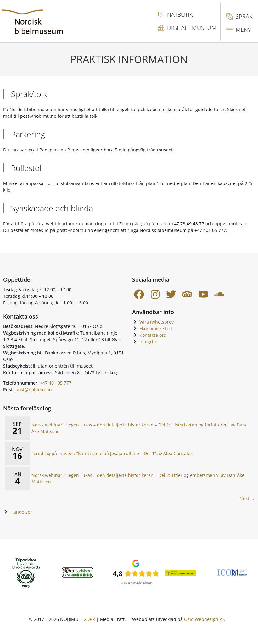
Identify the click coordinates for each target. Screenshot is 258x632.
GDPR (89, 619)
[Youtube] (203, 294)
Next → (247, 498)
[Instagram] (155, 294)
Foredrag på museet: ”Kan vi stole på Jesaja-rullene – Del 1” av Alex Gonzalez (112, 453)
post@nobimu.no (33, 389)
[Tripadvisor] (187, 294)
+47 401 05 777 (55, 383)
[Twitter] (171, 294)
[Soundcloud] (219, 294)
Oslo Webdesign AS (204, 619)
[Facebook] (139, 294)
